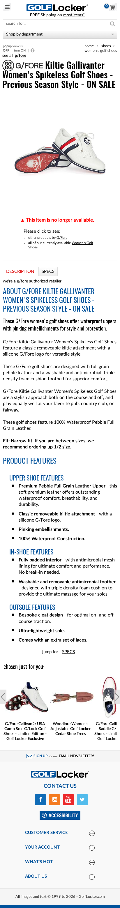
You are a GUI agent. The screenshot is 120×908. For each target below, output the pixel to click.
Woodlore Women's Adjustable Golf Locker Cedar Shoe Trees (70, 729)
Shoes (106, 46)
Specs (68, 652)
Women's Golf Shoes (100, 50)
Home (89, 46)
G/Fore (62, 237)
